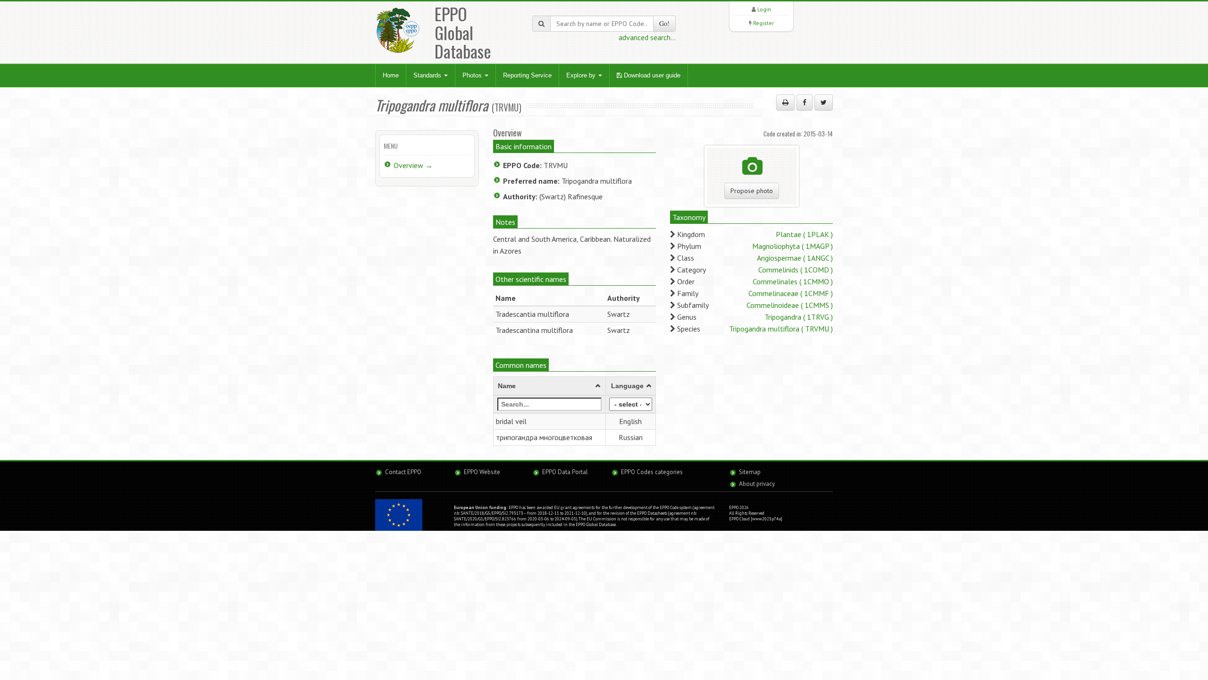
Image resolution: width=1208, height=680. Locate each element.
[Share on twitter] (823, 102)
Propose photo (751, 191)
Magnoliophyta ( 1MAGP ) (792, 246)
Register (763, 22)
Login (764, 9)
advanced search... (647, 37)
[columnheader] (550, 386)
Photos (473, 75)
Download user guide (651, 75)
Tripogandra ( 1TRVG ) (798, 317)
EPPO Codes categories (652, 472)
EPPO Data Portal (565, 472)
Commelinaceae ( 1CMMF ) (790, 293)
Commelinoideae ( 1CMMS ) (790, 305)
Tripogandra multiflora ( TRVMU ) (781, 328)
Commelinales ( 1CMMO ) (793, 281)
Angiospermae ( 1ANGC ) (795, 258)
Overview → (413, 165)
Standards (428, 75)
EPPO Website (482, 472)
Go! (664, 23)
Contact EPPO (403, 472)
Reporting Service (527, 75)
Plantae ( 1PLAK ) (804, 234)
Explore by (581, 75)
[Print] (785, 102)
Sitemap (750, 472)
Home (391, 75)
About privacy (757, 484)
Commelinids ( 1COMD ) (795, 269)
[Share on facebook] (805, 102)
